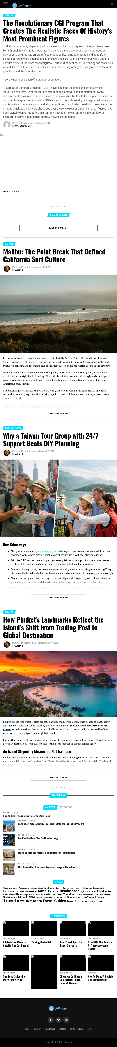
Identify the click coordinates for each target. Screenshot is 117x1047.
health (14, 894)
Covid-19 (44, 891)
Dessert (55, 891)
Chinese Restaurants (94, 888)
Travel (9, 900)
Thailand (91, 897)
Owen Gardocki (23, 126)
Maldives (108, 895)
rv (51, 897)
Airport (6, 888)
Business (67, 888)
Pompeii (46, 897)
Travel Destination (29, 901)
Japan (79, 894)
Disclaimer (50, 1028)
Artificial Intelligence (45, 888)
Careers (62, 1028)
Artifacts (31, 888)
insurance (40, 894)
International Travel (58, 894)
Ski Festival (82, 897)
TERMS (90, 1028)
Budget (59, 888)
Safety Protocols (59, 897)
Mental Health (21, 897)
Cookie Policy (76, 1028)
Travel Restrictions (78, 901)
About (27, 1028)
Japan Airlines (88, 895)
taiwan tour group (49, 551)
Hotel (31, 894)
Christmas (8, 891)
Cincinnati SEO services (25, 891)
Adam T (19, 270)
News (32, 896)
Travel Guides (54, 901)
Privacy (37, 1028)
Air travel (13, 888)
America (23, 888)
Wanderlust (98, 902)
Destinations (69, 891)
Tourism (100, 897)
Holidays (24, 894)
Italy (73, 894)
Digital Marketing (88, 891)
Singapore (72, 897)
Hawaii (6, 894)
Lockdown (100, 894)
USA (91, 902)
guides (108, 891)
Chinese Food (78, 888)
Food (100, 891)
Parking (39, 897)
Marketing (8, 897)
